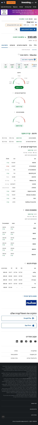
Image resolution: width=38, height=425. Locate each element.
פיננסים (12, 45)
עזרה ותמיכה (14, 358)
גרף (30, 45)
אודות (16, 351)
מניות (34, 7)
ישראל (21, 7)
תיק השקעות (33, 354)
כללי (35, 45)
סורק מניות (28, 7)
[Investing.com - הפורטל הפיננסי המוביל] (28, 2)
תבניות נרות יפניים (26, 49)
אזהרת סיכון (34, 415)
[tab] (26, 66)
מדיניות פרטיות (33, 409)
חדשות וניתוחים (22, 45)
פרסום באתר (14, 354)
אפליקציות (34, 351)
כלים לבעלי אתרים (32, 358)
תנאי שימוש (34, 403)
